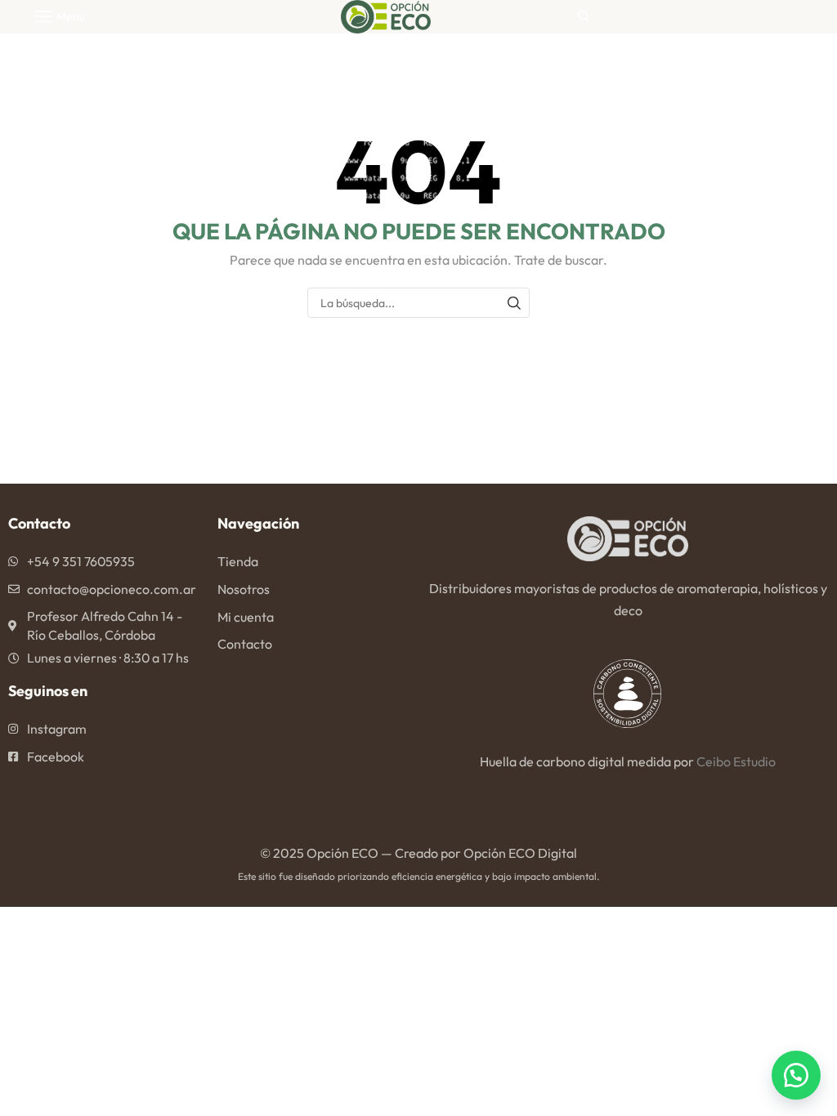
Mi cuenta (245, 617)
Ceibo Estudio (736, 761)
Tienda (237, 561)
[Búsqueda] (514, 303)
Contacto (244, 644)
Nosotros (243, 589)
